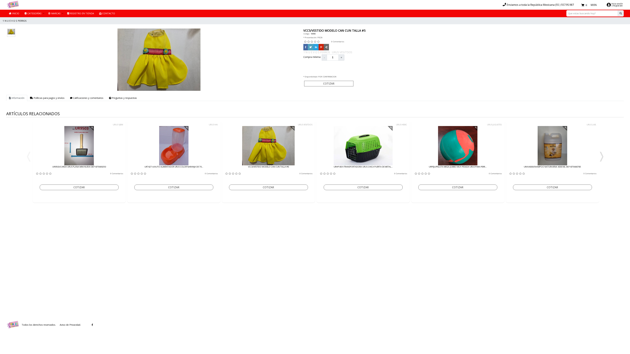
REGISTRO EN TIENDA (81, 13)
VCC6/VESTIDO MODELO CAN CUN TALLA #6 (268, 166)
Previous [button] (28, 156)
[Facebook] (305, 47)
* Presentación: (310, 37)
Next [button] (601, 156)
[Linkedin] (316, 47)
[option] (79, 162)
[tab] (16, 98)
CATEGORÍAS (34, 13)
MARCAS (56, 13)
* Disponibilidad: (310, 76)
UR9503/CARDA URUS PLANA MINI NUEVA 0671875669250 (79, 166)
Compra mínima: (312, 57)
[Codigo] (326, 47)
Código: (306, 33)
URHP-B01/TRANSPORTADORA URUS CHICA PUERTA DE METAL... (363, 166)
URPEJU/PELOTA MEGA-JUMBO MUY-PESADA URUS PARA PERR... (458, 166)
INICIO (15, 13)
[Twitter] (310, 47)
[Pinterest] (321, 47)
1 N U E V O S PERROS (15, 20)
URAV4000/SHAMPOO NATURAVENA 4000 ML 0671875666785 (552, 166)
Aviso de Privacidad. (70, 324)
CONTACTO (108, 13)
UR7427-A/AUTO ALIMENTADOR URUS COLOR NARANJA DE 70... (174, 166)
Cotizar (328, 83)
